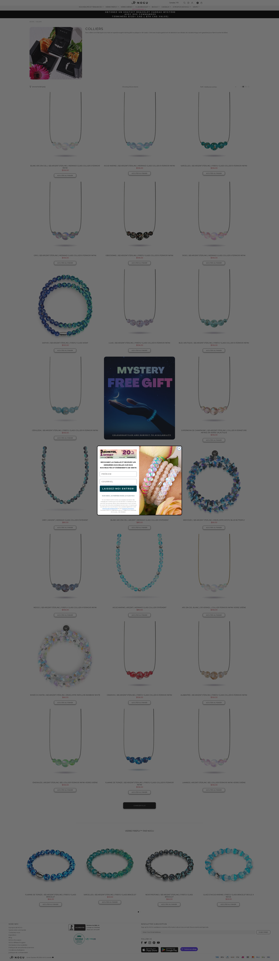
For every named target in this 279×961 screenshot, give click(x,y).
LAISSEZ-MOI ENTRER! (118, 488)
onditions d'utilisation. (128, 508)
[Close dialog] (179, 448)
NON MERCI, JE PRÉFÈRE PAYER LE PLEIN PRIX (118, 496)
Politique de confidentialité (109, 508)
